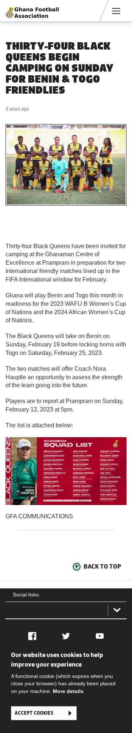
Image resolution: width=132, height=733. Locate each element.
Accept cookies (34, 713)
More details (68, 691)
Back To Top (102, 566)
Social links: (26, 595)
